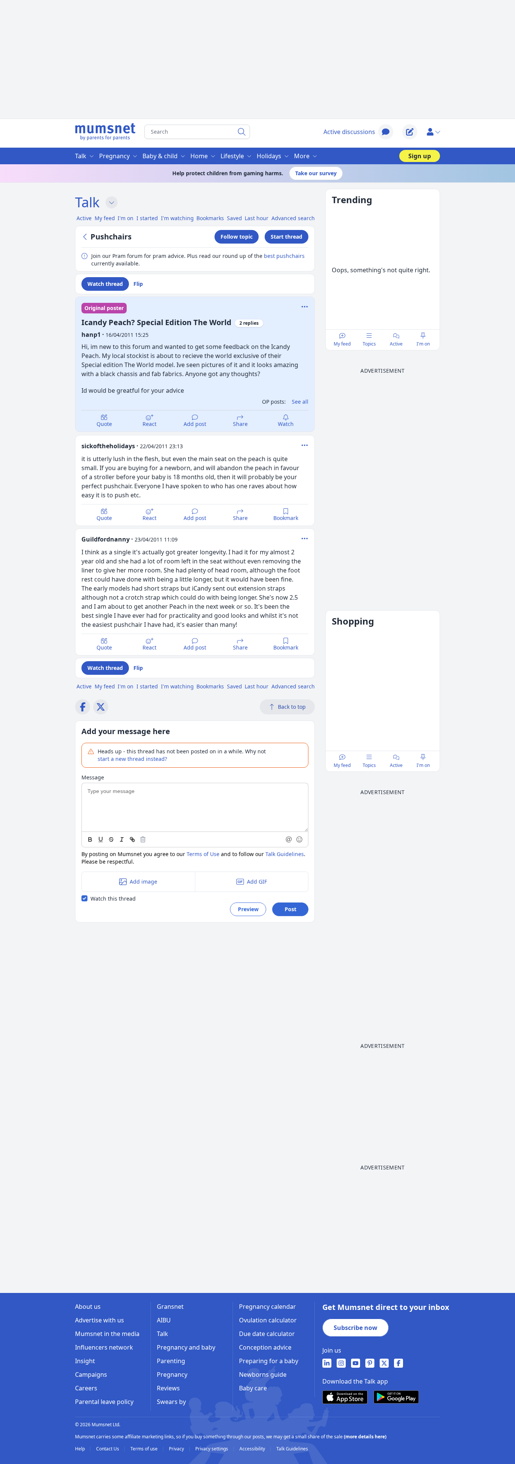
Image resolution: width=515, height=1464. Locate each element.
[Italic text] (121, 839)
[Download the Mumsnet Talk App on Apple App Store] (345, 1397)
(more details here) (365, 1436)
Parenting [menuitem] (171, 1361)
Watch (286, 423)
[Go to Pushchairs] (85, 237)
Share (240, 423)
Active (396, 344)
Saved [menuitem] (234, 218)
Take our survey (316, 173)
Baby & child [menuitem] (160, 156)
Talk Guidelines (284, 854)
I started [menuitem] (147, 218)
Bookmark (285, 517)
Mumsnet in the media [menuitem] (107, 1334)
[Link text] (132, 839)
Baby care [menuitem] (253, 1388)
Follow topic (237, 236)
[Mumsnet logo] (105, 131)
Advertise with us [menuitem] (99, 1320)
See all (300, 401)
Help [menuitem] (80, 1449)
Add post (195, 423)
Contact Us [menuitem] (108, 1449)
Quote (104, 423)
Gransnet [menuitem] (170, 1306)
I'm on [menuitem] (125, 218)
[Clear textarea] (143, 839)
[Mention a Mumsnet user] (289, 839)
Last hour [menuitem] (256, 218)
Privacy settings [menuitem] (212, 1449)
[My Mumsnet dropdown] (433, 132)
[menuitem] (326, 1363)
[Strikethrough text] (111, 839)
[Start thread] (409, 131)
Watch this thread (113, 898)
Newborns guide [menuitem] (263, 1374)
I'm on (423, 344)
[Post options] (304, 445)
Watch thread (105, 283)
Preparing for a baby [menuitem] (268, 1361)
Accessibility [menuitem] (252, 1449)
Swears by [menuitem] (171, 1402)
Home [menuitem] (199, 156)
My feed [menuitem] (105, 218)
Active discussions (349, 132)
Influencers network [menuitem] (104, 1347)
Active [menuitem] (84, 218)
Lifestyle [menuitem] (232, 156)
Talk (87, 202)
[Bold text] (90, 839)
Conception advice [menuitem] (265, 1347)
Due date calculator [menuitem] (267, 1334)
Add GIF (257, 881)
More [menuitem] (302, 156)
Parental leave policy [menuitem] (104, 1402)
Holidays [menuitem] (269, 156)
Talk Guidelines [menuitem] (292, 1449)
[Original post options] (304, 306)
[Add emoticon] (299, 839)
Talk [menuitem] (80, 156)
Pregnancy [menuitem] (114, 156)
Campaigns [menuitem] (91, 1374)
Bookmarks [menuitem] (210, 218)
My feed (342, 344)
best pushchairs (284, 255)
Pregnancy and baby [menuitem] (186, 1347)
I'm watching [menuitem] (177, 218)
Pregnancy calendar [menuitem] (267, 1306)
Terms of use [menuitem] (144, 1449)
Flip (138, 283)
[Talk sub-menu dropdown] (112, 202)
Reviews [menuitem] (168, 1388)
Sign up (419, 156)
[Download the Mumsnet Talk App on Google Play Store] (396, 1397)
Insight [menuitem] (85, 1361)
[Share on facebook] (82, 706)
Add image (143, 881)
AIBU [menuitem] (164, 1320)
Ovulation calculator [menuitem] (268, 1320)
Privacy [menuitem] (177, 1449)
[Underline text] (100, 839)
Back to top (292, 706)
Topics (369, 344)
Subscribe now (355, 1328)
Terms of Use (203, 854)
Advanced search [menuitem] (293, 218)
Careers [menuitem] (86, 1388)
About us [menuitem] (88, 1306)
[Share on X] (100, 706)
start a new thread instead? (132, 758)
